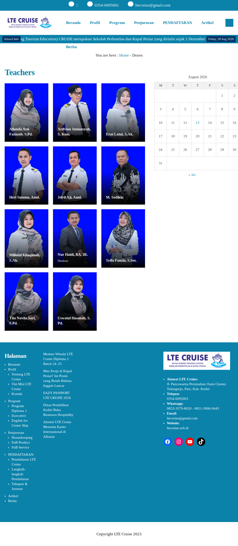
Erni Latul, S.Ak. (119, 134)
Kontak (17, 394)
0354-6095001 (107, 5)
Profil (95, 22)
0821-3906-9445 (207, 408)
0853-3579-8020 (179, 408)
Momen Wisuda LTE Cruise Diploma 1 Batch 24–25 (58, 359)
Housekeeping (22, 437)
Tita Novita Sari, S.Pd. (22, 320)
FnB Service (20, 447)
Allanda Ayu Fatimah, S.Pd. (21, 131)
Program (117, 22)
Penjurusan (144, 22)
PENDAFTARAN (177, 22)
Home (124, 55)
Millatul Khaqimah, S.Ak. (24, 257)
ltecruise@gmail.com (152, 5)
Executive (19, 416)
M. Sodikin (114, 197)
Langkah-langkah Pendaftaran (20, 474)
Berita (71, 47)
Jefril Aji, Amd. (70, 197)
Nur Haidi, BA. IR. (73, 254)
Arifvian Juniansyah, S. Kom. (74, 131)
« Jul (191, 175)
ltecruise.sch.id (177, 428)
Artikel (207, 22)
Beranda (73, 22)
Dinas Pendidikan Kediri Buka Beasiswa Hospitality (58, 410)
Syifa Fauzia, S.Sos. (121, 260)
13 (197, 123)
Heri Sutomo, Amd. (24, 197)
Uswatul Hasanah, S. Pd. (74, 320)
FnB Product (21, 442)
